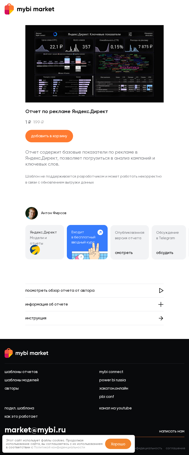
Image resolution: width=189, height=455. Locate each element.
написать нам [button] (171, 431)
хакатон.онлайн (113, 388)
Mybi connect (111, 371)
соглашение (175, 448)
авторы (12, 388)
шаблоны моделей (22, 380)
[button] (95, 291)
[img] (87, 242)
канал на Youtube (115, 408)
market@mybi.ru (35, 430)
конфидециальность (146, 448)
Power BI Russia (112, 380)
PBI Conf (106, 396)
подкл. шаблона (19, 408)
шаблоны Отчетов (21, 371)
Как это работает (21, 416)
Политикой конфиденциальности (59, 447)
